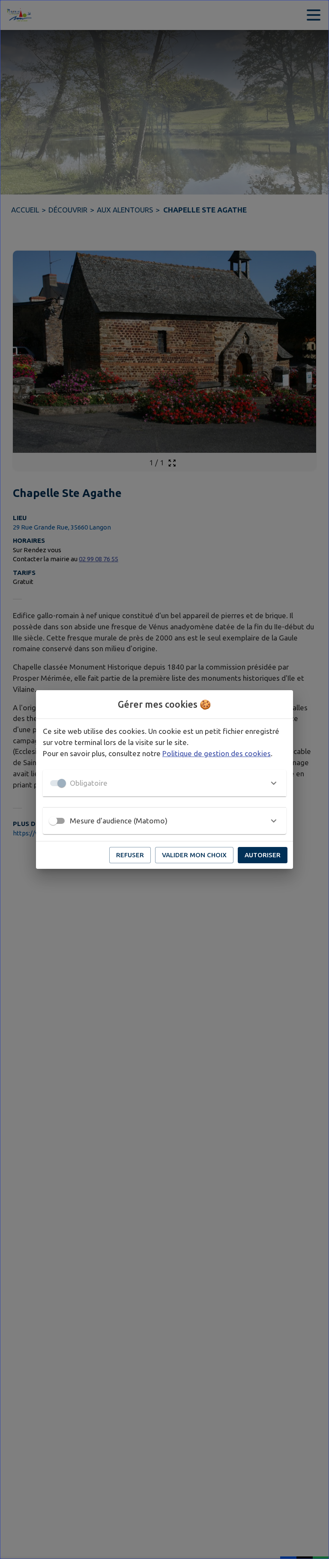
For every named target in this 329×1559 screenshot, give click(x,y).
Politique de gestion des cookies (216, 753)
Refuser (130, 855)
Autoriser (263, 855)
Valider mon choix (194, 855)
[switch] (53, 821)
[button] (164, 783)
